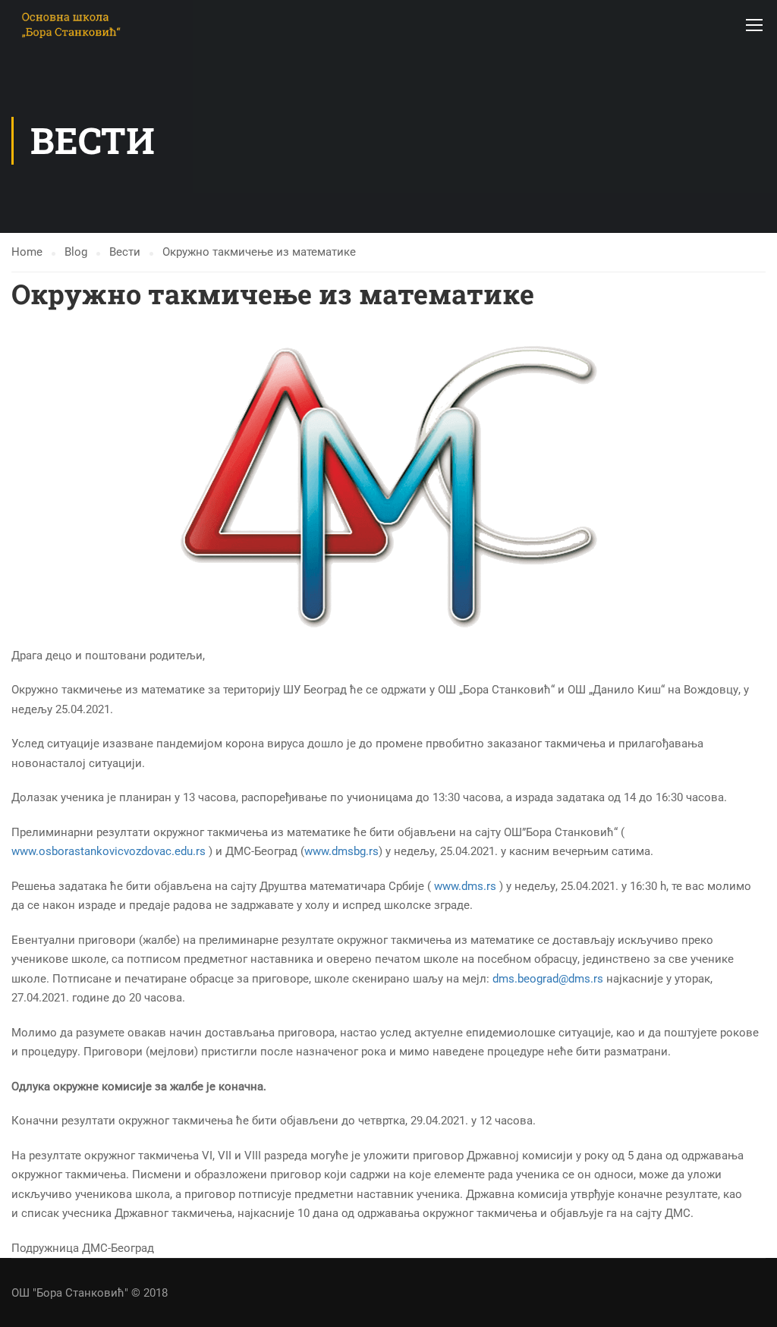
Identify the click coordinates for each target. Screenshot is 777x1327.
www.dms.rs (465, 886)
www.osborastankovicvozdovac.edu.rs (108, 851)
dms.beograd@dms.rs (547, 979)
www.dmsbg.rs (341, 851)
